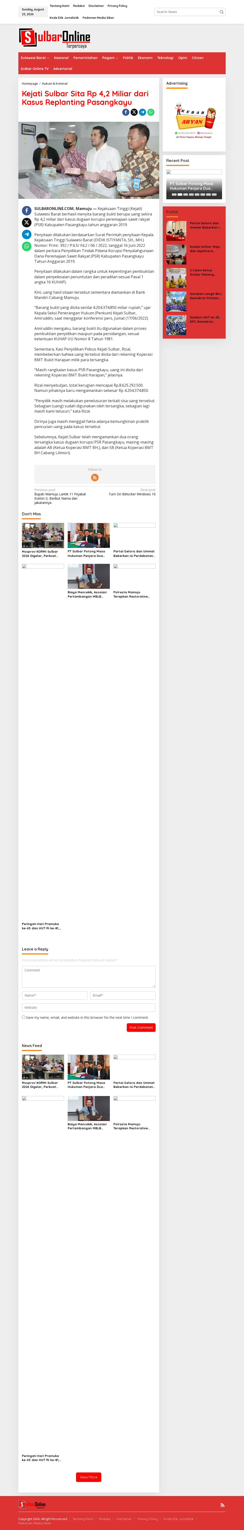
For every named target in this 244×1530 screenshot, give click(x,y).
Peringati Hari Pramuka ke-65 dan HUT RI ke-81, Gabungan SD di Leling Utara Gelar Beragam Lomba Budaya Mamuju (41, 926)
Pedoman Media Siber (34, 1523)
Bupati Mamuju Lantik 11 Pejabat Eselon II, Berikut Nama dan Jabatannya (60, 496)
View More (88, 1477)
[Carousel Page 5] (197, 194)
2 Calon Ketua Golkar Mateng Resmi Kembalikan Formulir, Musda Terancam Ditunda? (205, 272)
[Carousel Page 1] (174, 194)
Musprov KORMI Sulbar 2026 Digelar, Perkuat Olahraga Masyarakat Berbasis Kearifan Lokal (41, 554)
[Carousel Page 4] (191, 194)
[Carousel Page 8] (214, 194)
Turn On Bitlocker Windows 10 (132, 492)
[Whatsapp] (150, 112)
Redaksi (105, 1519)
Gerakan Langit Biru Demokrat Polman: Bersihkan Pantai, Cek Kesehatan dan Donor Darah (206, 296)
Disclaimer (124, 1519)
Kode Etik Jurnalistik (178, 1519)
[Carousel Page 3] (185, 194)
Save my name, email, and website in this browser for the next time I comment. (87, 1017)
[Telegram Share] (142, 112)
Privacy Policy (147, 1519)
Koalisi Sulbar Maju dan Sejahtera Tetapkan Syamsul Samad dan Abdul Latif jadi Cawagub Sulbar (205, 249)
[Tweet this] (134, 112)
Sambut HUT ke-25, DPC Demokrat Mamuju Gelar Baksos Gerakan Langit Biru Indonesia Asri (205, 319)
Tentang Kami (83, 1519)
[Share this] (125, 112)
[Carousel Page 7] (208, 194)
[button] (222, 12)
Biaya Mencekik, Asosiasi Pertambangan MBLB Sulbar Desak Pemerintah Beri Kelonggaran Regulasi (88, 594)
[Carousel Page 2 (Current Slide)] (180, 194)
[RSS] (95, 477)
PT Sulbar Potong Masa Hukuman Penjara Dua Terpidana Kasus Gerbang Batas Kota (88, 553)
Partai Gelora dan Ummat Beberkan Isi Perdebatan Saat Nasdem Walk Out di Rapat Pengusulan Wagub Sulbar (134, 553)
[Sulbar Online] (60, 37)
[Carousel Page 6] (202, 194)
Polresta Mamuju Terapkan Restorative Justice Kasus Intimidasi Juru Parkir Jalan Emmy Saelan (132, 594)
